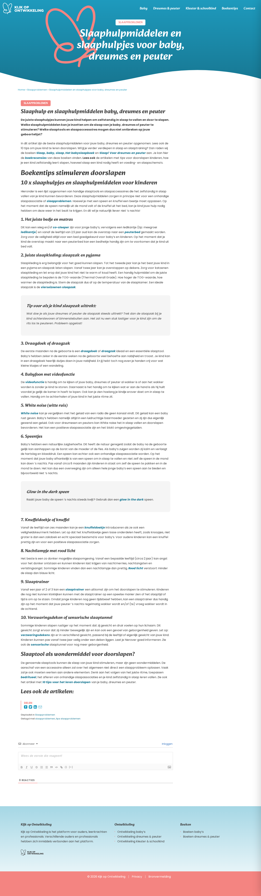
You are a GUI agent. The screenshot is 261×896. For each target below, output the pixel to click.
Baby (144, 8)
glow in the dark (132, 500)
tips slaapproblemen (68, 718)
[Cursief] (26, 767)
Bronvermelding (159, 877)
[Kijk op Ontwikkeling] (23, 8)
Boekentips (230, 8)
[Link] (61, 767)
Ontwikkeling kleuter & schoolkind (140, 841)
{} (66, 767)
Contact (249, 8)
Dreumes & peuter (166, 8)
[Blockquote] (51, 767)
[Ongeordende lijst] (46, 767)
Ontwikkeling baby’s (131, 832)
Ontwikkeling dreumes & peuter (139, 837)
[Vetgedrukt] (21, 767)
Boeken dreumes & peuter (201, 837)
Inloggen (167, 744)
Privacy (137, 877)
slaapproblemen (45, 718)
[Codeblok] (56, 767)
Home (21, 89)
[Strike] (36, 767)
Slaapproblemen (37, 89)
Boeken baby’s (193, 832)
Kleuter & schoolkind (201, 8)
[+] (71, 767)
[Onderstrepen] (31, 767)
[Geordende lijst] (41, 767)
